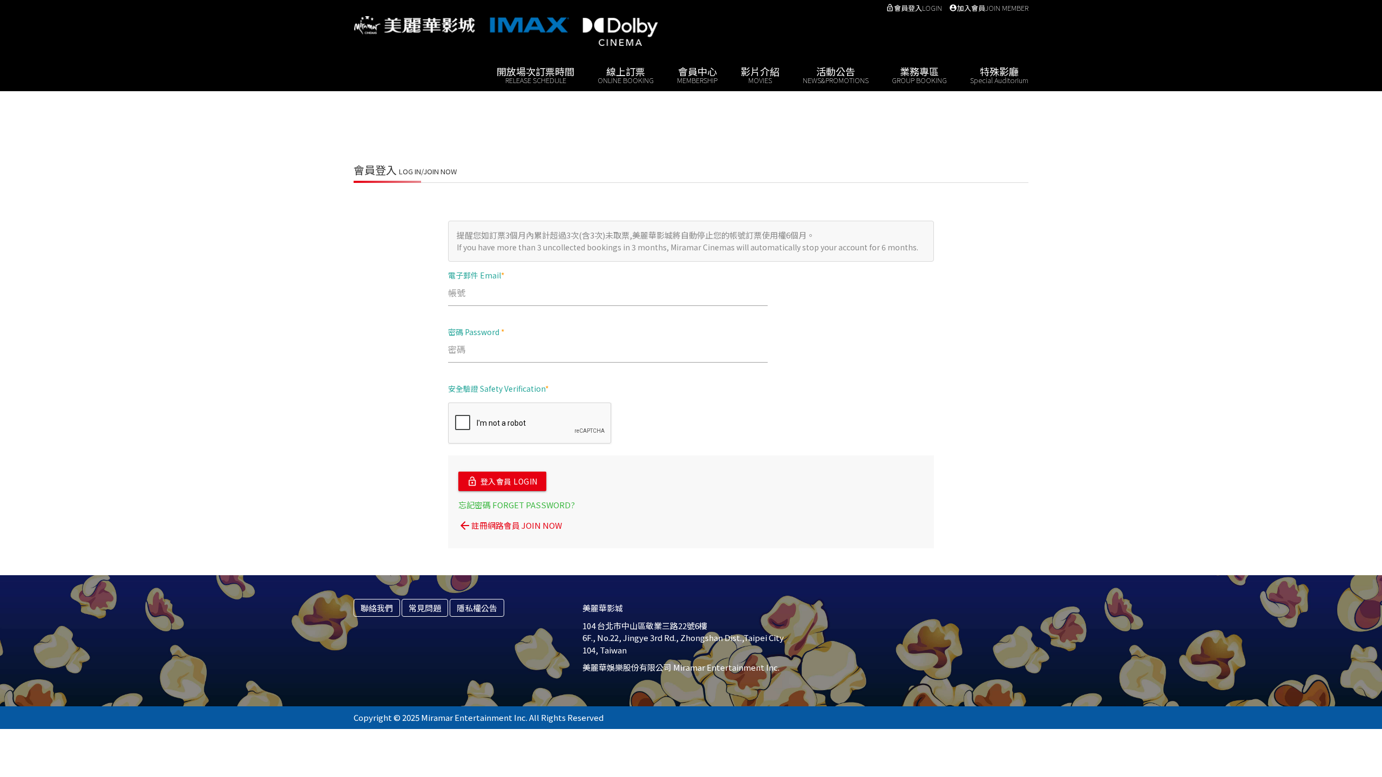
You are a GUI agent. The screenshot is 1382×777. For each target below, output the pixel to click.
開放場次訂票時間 (535, 74)
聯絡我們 (377, 608)
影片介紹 (760, 74)
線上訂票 (626, 74)
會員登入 (914, 8)
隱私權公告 (477, 608)
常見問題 (425, 608)
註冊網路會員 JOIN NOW (510, 525)
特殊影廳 (999, 74)
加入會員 (988, 8)
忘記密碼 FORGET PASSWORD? (516, 504)
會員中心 (697, 74)
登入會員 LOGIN (502, 481)
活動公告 (836, 74)
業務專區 (919, 74)
